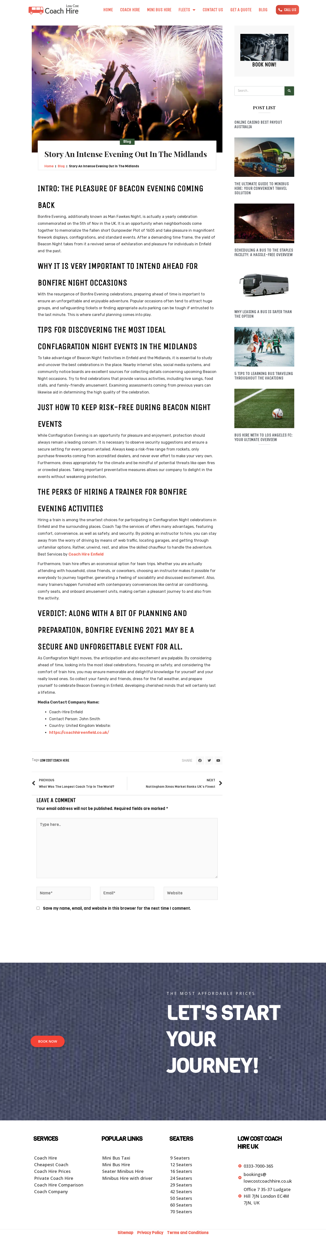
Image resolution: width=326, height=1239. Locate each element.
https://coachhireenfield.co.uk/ (79, 732)
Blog (263, 9)
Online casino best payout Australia (258, 124)
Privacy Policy (150, 1232)
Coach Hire (130, 9)
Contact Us (213, 9)
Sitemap (127, 1232)
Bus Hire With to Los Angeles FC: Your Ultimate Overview (263, 437)
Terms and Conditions (188, 1232)
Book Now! (264, 64)
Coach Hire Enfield (86, 554)
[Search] (289, 90)
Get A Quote (241, 9)
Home (108, 9)
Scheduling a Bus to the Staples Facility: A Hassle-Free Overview (263, 252)
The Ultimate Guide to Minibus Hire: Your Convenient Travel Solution (261, 188)
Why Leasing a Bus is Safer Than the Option (263, 314)
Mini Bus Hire (159, 9)
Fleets (184, 9)
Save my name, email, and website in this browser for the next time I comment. (117, 908)
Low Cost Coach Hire (54, 760)
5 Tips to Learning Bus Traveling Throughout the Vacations (263, 376)
